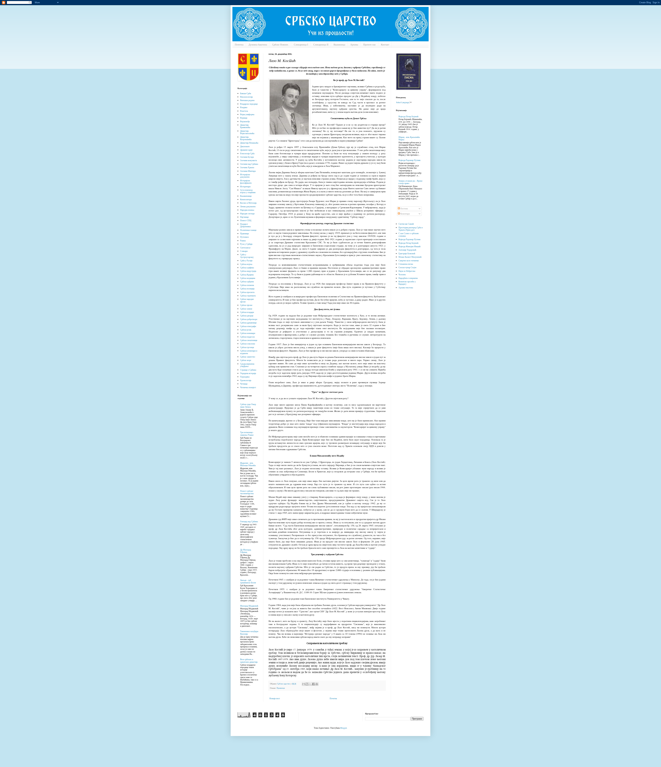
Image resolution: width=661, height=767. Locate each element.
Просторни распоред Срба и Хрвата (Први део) (410, 228)
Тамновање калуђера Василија (249, 632)
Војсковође (245, 121)
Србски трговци (247, 347)
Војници (243, 117)
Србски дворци (246, 315)
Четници (243, 383)
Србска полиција (247, 288)
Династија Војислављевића (247, 132)
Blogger (343, 727)
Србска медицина (247, 278)
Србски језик (245, 329)
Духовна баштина (258, 44)
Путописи (244, 236)
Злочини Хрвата (247, 167)
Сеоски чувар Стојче (407, 267)
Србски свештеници (248, 340)
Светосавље (245, 247)
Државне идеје (246, 149)
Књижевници (245, 196)
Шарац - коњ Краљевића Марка (409, 138)
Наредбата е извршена (408, 278)
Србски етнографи (248, 326)
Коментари (405, 213)
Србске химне (246, 308)
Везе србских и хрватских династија (249, 660)
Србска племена (247, 285)
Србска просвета (247, 292)
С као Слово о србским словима (408, 234)
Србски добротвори (248, 319)
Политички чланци (248, 230)
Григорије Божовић (406, 253)
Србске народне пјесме (247, 300)
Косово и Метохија (248, 202)
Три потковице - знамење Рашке (247, 433)
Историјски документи (245, 175)
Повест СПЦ (245, 220)
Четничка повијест (248, 387)
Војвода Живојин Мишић (409, 246)
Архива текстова (405, 287)
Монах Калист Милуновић (410, 256)
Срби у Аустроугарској (246, 255)
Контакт (385, 44)
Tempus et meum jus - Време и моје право (410, 182)
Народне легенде (247, 213)
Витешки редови (247, 100)
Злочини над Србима (249, 163)
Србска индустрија (248, 271)
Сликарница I (301, 44)
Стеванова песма (405, 263)
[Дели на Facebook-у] (313, 684)
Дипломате (245, 146)
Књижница (339, 44)
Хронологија (245, 380)
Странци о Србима (248, 369)
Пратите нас (369, 44)
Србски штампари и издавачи (248, 351)
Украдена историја (248, 373)
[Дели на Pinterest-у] (316, 684)
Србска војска (246, 264)
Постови (404, 208)
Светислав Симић (406, 223)
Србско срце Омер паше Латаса (248, 405)
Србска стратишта (248, 295)
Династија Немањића (249, 142)
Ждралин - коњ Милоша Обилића (248, 464)
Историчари (245, 186)
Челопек (402, 274)
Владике (243, 107)
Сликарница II (320, 44)
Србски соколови (247, 343)
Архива (354, 44)
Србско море (245, 360)
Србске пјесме (246, 305)
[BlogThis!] (307, 684)
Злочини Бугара (247, 156)
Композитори (246, 199)
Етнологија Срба (247, 153)
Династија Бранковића (245, 126)
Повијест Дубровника (245, 225)
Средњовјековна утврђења (247, 364)
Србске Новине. (280, 44)
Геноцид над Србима (249, 521)
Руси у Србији (246, 244)
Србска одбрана (247, 281)
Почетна (239, 44)
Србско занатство (247, 356)
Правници (281, 688)
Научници (244, 217)
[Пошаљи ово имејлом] (303, 684)
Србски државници (248, 322)
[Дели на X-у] (310, 684)
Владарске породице (249, 103)
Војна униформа (247, 114)
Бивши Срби (245, 93)
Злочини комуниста (248, 160)
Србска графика (247, 267)
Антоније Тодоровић (407, 249)
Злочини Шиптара (248, 171)
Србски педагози (247, 336)
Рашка (243, 240)
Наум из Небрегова (406, 271)
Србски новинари (247, 333)
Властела (244, 110)
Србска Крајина (247, 274)
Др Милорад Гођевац (245, 550)
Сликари (244, 251)
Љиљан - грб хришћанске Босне (248, 581)
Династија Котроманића (245, 138)
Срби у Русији (246, 260)
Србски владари (247, 312)
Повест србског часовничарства (247, 492)
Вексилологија (246, 96)
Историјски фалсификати (245, 181)
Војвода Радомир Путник (409, 160)
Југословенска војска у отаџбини (247, 191)
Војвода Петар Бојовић (408, 116)
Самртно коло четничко (408, 260)
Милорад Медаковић (249, 605)
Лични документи (247, 206)
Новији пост (274, 698)
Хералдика (244, 376)
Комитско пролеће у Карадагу (407, 282)
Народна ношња (247, 209)
